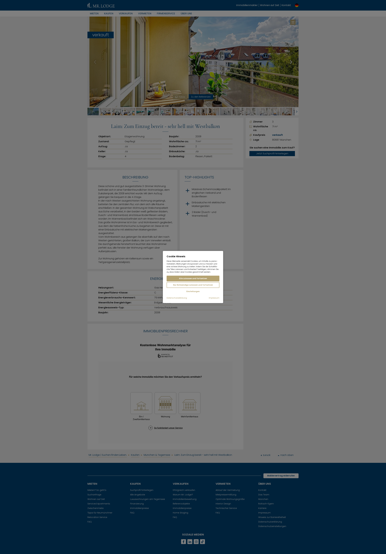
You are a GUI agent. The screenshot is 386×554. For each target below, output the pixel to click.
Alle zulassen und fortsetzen (193, 278)
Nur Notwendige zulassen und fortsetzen (193, 285)
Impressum (214, 298)
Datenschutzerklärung (177, 298)
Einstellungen (193, 291)
